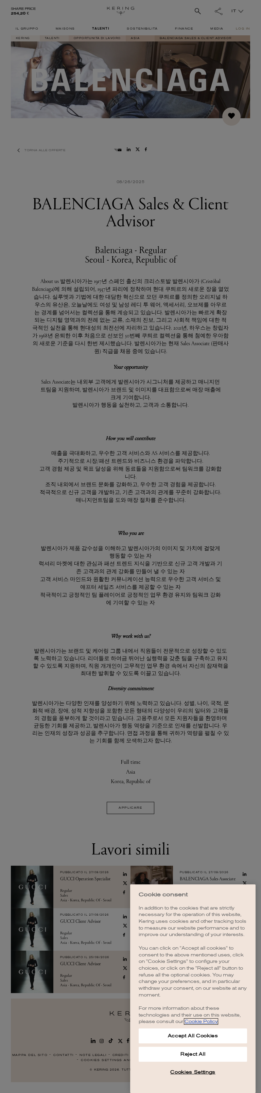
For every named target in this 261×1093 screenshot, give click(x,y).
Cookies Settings (192, 1072)
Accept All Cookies (193, 1035)
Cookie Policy (201, 1021)
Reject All (193, 1054)
